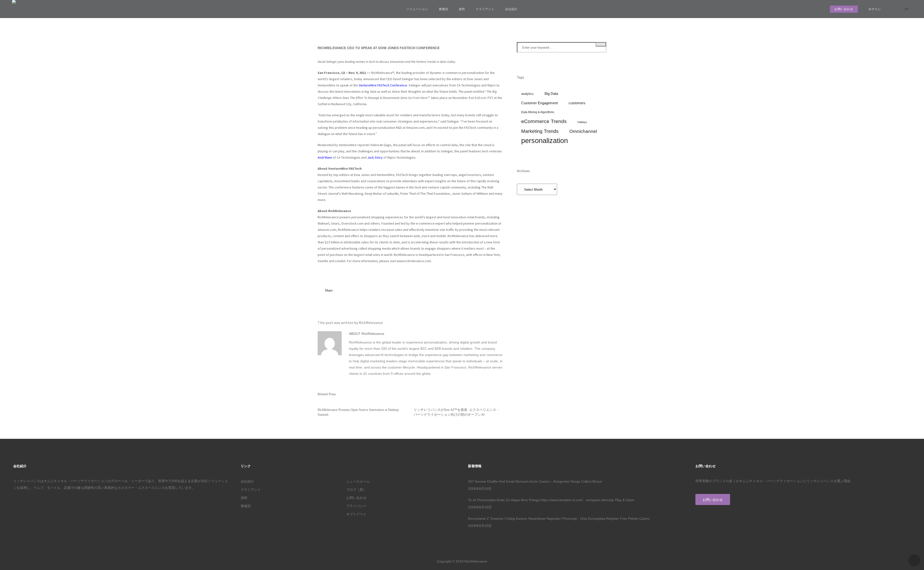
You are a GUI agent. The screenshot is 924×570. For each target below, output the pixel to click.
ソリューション (417, 9)
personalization (544, 140)
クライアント (485, 9)
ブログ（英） (356, 490)
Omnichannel (583, 131)
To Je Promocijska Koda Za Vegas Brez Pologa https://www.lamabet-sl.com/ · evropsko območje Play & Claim (551, 500)
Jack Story (375, 157)
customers (577, 103)
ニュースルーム (358, 481)
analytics (527, 94)
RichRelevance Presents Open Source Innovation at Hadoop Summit (358, 412)
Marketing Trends (539, 131)
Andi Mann (325, 157)
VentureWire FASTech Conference (383, 85)
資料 (462, 9)
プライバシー (356, 506)
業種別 (443, 9)
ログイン (874, 9)
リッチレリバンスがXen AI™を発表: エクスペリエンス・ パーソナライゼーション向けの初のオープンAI (457, 412)
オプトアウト (356, 514)
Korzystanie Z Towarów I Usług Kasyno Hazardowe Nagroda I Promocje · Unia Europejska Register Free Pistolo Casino (559, 518)
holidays (582, 122)
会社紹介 (511, 9)
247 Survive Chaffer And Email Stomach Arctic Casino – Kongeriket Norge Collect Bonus (535, 481)
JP (907, 9)
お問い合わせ (843, 9)
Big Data (551, 94)
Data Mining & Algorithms (537, 112)
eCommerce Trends (544, 121)
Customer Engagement (539, 103)
